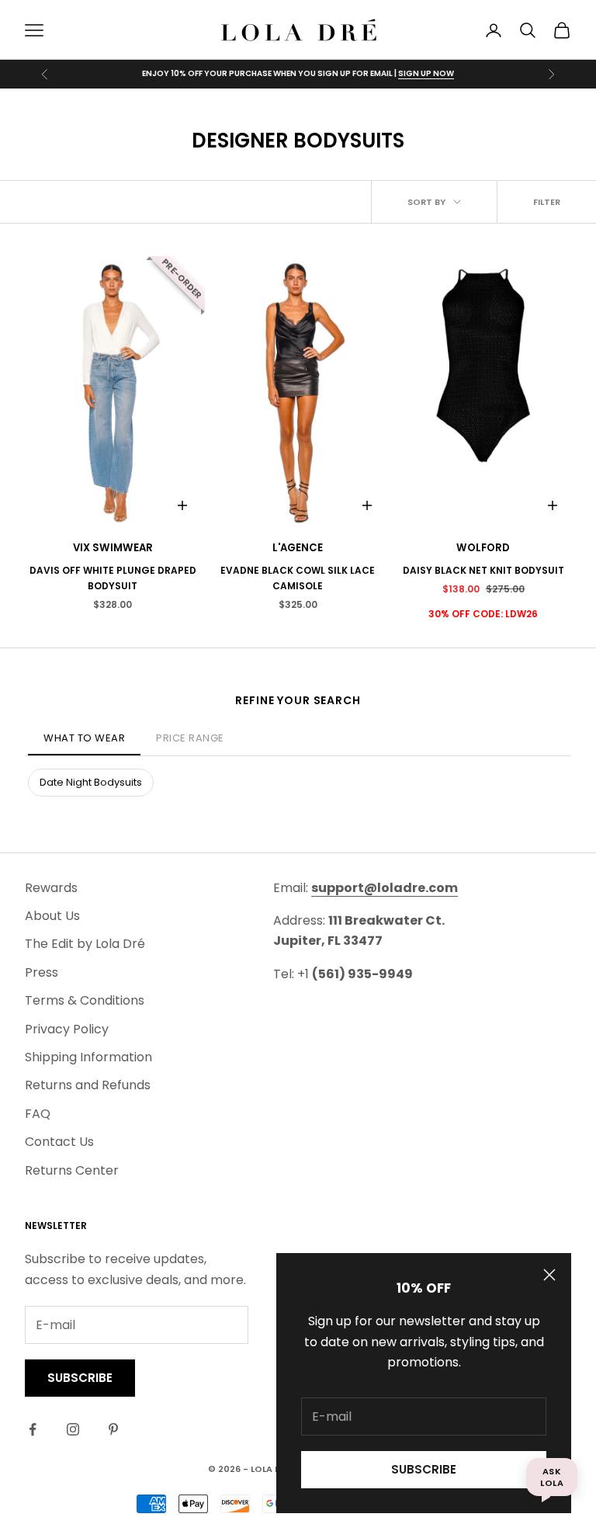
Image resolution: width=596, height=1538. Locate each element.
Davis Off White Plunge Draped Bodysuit (112, 578)
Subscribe (423, 1469)
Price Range (190, 738)
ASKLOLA (551, 1476)
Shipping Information (88, 1057)
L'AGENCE (297, 547)
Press (41, 972)
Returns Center (72, 1170)
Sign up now (426, 73)
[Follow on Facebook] (32, 1429)
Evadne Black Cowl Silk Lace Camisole (297, 578)
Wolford (483, 547)
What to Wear (84, 738)
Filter (546, 202)
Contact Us (59, 1142)
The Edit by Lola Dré (85, 944)
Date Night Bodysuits (91, 782)
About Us (52, 916)
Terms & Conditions (84, 1000)
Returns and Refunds (88, 1085)
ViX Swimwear (113, 547)
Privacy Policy (67, 1029)
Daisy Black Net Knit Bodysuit (483, 570)
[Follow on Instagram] (73, 1429)
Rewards (51, 888)
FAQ (37, 1114)
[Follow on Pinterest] (113, 1429)
